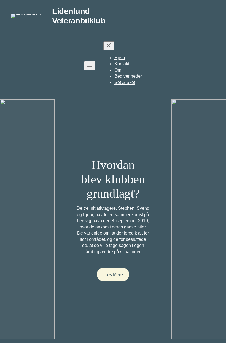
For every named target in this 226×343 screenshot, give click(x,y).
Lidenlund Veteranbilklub (79, 16)
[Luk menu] (108, 45)
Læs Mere (113, 274)
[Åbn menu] (89, 65)
